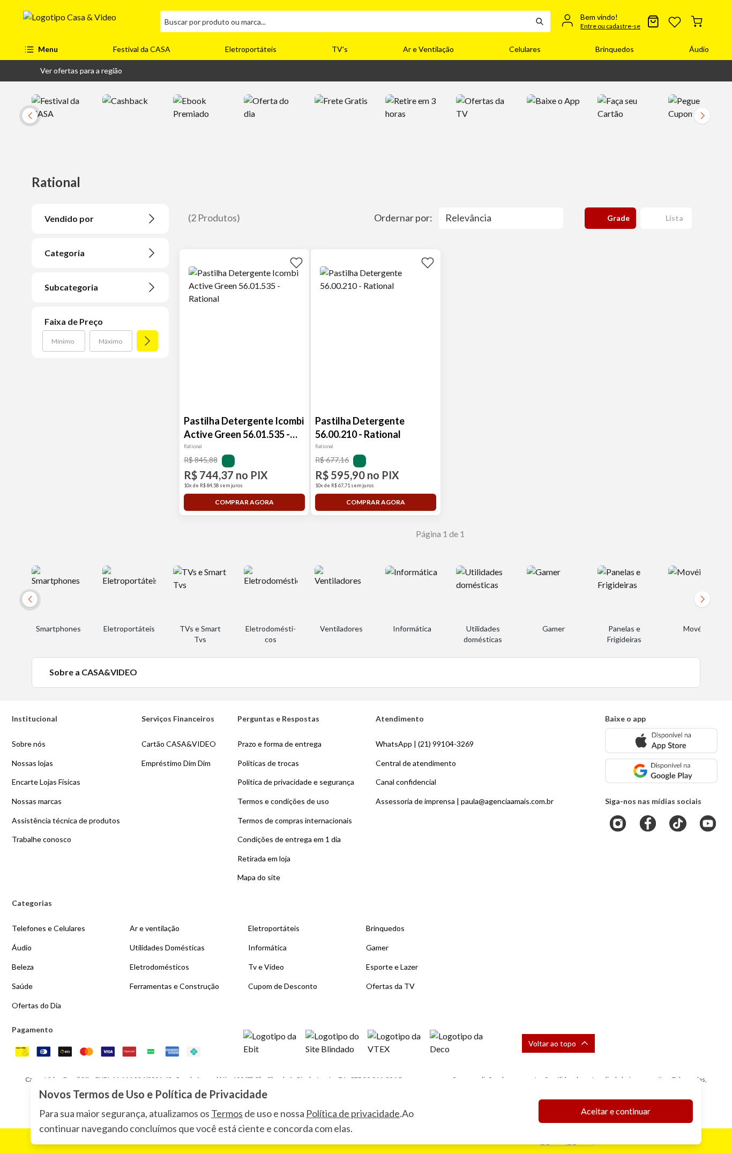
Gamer (377, 947)
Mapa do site (258, 877)
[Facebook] (648, 823)
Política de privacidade (353, 1113)
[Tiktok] (678, 823)
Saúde (22, 986)
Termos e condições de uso (283, 801)
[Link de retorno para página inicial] (87, 21)
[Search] (539, 21)
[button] (72, 70)
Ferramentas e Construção (174, 986)
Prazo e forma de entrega (279, 743)
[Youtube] (708, 823)
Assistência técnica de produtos (66, 820)
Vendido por (69, 218)
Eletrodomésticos (159, 966)
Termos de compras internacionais (294, 820)
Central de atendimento (416, 763)
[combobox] (344, 21)
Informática (267, 947)
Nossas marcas (37, 801)
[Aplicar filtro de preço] (147, 341)
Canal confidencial (406, 781)
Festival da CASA (141, 49)
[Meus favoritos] (674, 21)
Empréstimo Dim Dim (176, 763)
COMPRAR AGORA (244, 502)
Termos (227, 1113)
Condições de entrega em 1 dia (289, 839)
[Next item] (702, 116)
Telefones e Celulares (48, 928)
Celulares (525, 49)
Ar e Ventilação (428, 49)
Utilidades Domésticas (167, 947)
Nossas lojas (32, 763)
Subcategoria (71, 287)
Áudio (699, 49)
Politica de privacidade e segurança (295, 781)
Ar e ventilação (155, 928)
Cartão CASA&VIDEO (178, 743)
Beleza (23, 966)
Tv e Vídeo (266, 966)
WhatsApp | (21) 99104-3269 (425, 743)
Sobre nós (29, 743)
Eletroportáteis (251, 49)
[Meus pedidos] (653, 21)
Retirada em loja (263, 858)
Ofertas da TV (390, 986)
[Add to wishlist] (296, 262)
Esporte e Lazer (392, 966)
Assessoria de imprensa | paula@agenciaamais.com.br (465, 801)
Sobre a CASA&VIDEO (93, 672)
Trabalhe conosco (41, 839)
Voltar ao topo (552, 1043)
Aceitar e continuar (616, 1111)
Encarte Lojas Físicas (46, 781)
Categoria (64, 253)
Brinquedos (614, 49)
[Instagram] (618, 823)
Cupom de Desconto (282, 986)
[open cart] (697, 21)
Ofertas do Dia (36, 1005)
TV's (340, 49)
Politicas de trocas (268, 763)
